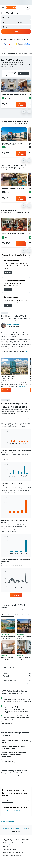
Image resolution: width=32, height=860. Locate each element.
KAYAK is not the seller (9, 849)
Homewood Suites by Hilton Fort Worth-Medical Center (14, 233)
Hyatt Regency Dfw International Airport (14, 94)
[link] (8, 272)
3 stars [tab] (17, 614)
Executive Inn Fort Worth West (12, 143)
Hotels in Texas (22, 830)
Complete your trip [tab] (20, 800)
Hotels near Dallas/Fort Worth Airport (14, 810)
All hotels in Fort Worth (7, 821)
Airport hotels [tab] (8, 800)
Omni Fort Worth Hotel (8, 376)
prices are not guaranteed (8, 844)
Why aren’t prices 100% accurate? (13, 855)
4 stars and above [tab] (7, 614)
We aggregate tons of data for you (13, 852)
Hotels (12, 828)
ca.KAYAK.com (6, 828)
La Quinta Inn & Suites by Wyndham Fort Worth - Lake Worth (14, 188)
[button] (3, 7)
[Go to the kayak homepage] (11, 7)
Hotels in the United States (10, 830)
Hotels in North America (21, 828)
